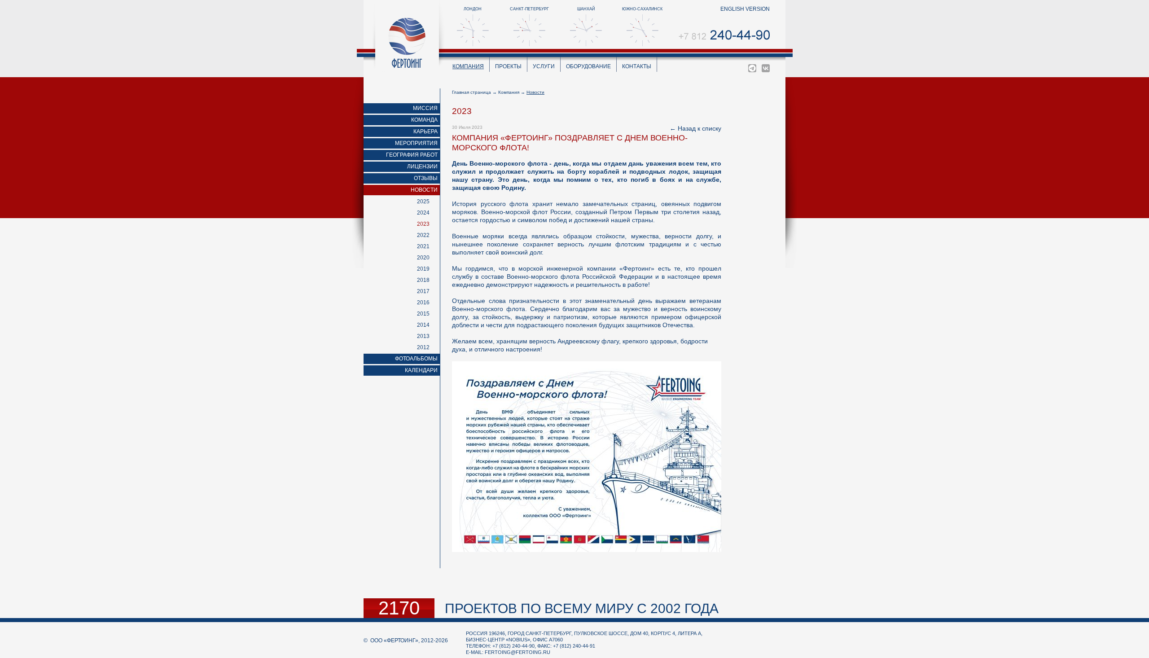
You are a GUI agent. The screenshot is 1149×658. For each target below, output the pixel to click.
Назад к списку (699, 128)
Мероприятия (416, 143)
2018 (423, 280)
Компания (468, 66)
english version (745, 9)
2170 (399, 608)
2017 (423, 291)
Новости (424, 190)
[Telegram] (752, 68)
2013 (423, 336)
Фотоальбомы (416, 358)
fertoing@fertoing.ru (517, 652)
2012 (423, 347)
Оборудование (588, 66)
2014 (423, 325)
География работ (412, 155)
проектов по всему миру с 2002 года (582, 608)
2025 (423, 201)
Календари (421, 370)
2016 (423, 302)
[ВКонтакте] (766, 68)
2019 (423, 269)
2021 (423, 246)
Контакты (636, 66)
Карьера (425, 131)
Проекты (508, 66)
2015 (423, 314)
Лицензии (422, 166)
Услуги (544, 66)
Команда (424, 120)
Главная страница (471, 92)
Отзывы (426, 178)
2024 (423, 213)
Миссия (425, 108)
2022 (423, 235)
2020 (423, 257)
